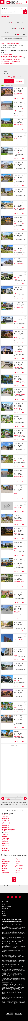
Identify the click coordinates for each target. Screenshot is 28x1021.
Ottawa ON (5, 841)
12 (13, 796)
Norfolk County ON (7, 831)
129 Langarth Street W (19, 460)
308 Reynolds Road (18, 124)
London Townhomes (6, 59)
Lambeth (17, 874)
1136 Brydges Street (18, 250)
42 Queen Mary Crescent (19, 394)
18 (19, 798)
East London (18, 868)
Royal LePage (14, 2)
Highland (4, 868)
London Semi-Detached (17, 58)
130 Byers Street (17, 408)
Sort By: (6, 71)
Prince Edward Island (9, 928)
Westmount (5, 874)
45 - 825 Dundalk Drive (19, 581)
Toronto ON (5, 834)
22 (15, 800)
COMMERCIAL (5, 908)
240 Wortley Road (18, 736)
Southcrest (18, 872)
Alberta (17, 924)
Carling (17, 863)
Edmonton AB (5, 843)
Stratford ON (5, 825)
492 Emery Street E (18, 421)
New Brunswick (21, 926)
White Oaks (5, 860)
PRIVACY (4, 913)
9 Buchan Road (17, 238)
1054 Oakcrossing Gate (19, 223)
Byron (3, 870)
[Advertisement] (14, 770)
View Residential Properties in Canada (9, 950)
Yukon (15, 928)
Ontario (9, 924)
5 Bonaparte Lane (18, 167)
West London (5, 872)
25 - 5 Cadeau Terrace (18, 476)
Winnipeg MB (5, 845)
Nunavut (19, 928)
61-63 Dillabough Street (19, 381)
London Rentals (5, 61)
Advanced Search (5, 16)
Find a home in (5, 924)
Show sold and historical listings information (12, 38)
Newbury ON (5, 827)
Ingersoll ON (5, 818)
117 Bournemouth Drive (19, 435)
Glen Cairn (5, 863)
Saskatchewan (14, 926)
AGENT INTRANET (6, 910)
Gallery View (9, 81)
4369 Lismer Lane (18, 367)
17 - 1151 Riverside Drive (19, 208)
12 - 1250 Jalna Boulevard (19, 565)
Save (15, 98)
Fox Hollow (18, 860)
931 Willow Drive (17, 533)
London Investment (16, 61)
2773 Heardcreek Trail (18, 321)
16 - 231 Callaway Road (19, 722)
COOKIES (4, 915)
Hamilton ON (5, 850)
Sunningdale (18, 867)
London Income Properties (8, 63)
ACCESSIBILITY (5, 916)
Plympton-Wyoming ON (8, 829)
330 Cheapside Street (18, 707)
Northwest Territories (18, 927)
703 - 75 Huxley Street (18, 639)
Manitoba (9, 926)
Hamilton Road (6, 861)
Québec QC (5, 847)
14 (21, 796)
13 (17, 796)
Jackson (17, 861)
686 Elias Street (17, 507)
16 (12, 798)
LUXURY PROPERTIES (6, 906)
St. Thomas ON (6, 815)
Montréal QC (5, 836)
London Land (17, 59)
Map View (19, 81)
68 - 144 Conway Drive (19, 263)
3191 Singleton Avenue (19, 152)
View (23, 98)
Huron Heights (19, 865)
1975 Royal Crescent (18, 194)
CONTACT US (5, 901)
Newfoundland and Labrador (8, 927)
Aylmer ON (5, 816)
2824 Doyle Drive (17, 695)
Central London (6, 858)
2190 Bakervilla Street (18, 307)
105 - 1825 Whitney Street (19, 668)
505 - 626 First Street (18, 627)
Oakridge (17, 870)
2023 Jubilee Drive (18, 680)
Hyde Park (5, 867)
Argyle (17, 858)
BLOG (3, 904)
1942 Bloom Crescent (18, 179)
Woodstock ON (6, 824)
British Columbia (22, 937)
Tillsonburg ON (6, 822)
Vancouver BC (6, 838)
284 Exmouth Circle (18, 448)
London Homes (18, 56)
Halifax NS (5, 849)
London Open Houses (7, 56)
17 (16, 798)
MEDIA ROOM (5, 903)
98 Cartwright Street (18, 520)
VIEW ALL (14, 879)
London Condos (5, 58)
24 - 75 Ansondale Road (19, 597)
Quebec (13, 924)
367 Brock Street (17, 138)
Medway (4, 865)
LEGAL (3, 911)
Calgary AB (5, 840)
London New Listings (6, 54)
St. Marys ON (5, 820)
